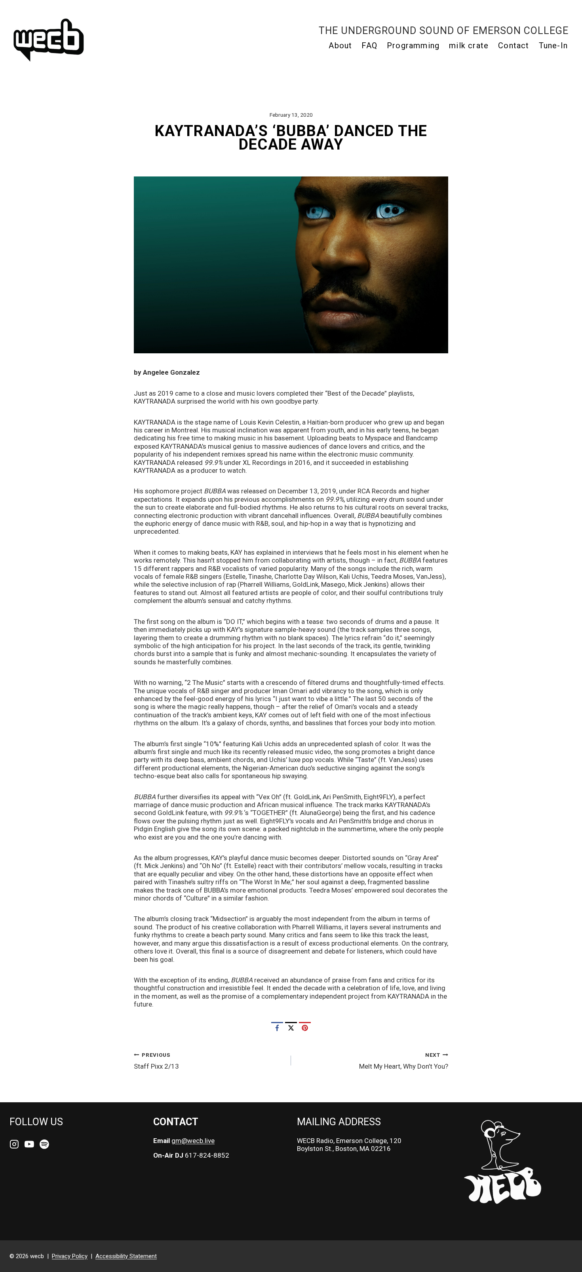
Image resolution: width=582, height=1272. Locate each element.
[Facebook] (277, 1028)
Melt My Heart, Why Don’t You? (403, 1061)
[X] (291, 1028)
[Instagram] (14, 1144)
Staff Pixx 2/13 (156, 1061)
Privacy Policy (69, 1256)
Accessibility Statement (126, 1256)
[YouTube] (29, 1144)
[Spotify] (44, 1144)
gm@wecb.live (193, 1141)
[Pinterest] (305, 1028)
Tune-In (553, 45)
